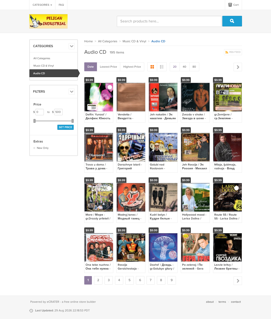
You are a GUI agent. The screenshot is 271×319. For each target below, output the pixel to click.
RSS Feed (235, 52)
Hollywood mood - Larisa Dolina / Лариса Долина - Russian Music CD (194, 220)
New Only (42, 148)
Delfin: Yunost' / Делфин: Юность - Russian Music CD (99, 118)
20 (175, 66)
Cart (236, 5)
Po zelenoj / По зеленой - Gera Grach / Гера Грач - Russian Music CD (195, 270)
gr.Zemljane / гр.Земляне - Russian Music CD (226, 118)
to (50, 112)
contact (236, 302)
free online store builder (80, 302)
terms (222, 302)
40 (184, 66)
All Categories (41, 58)
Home (88, 41)
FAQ (61, 5)
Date (90, 66)
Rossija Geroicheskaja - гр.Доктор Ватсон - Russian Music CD (131, 270)
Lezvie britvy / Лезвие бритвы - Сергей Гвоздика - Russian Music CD (227, 270)
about (210, 302)
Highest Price (132, 66)
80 (194, 66)
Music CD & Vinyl (43, 65)
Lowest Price (108, 66)
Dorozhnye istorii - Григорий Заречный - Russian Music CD (130, 170)
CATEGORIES (41, 5)
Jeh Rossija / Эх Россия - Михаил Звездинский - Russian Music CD (194, 170)
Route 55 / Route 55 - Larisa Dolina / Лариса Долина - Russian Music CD (226, 220)
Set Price (65, 127)
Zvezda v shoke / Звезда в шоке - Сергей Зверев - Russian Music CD (194, 120)
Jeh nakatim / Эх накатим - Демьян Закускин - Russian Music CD (163, 120)
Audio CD (39, 73)
